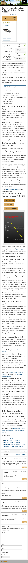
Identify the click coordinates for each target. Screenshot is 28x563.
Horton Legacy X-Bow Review (13, 438)
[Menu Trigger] (24, 2)
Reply (24, 467)
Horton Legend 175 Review (12, 442)
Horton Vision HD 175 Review (12, 440)
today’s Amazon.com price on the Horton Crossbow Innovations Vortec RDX (14, 430)
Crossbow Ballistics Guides (17, 249)
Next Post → (24, 451)
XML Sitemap (4, 561)
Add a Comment (21, 454)
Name (3, 544)
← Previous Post (5, 451)
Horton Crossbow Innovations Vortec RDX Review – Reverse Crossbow (13, 10)
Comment (4, 532)
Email (3, 548)
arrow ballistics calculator (12, 189)
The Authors (13, 14)
